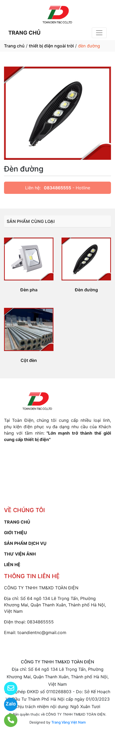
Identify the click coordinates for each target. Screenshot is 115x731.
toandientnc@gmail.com (41, 632)
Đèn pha (28, 289)
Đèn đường (86, 289)
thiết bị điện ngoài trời (51, 45)
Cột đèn (29, 360)
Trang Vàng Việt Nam (68, 722)
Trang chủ (14, 45)
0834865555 (57, 187)
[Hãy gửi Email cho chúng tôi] (7, 688)
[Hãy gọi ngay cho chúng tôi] (7, 720)
